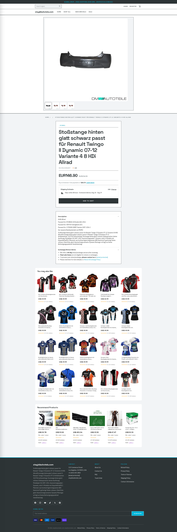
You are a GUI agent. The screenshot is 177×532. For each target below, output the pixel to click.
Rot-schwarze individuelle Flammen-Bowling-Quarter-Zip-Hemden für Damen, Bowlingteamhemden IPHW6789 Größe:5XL (67, 295)
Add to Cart (88, 201)
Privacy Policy (125, 471)
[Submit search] (59, 6)
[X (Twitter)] (55, 503)
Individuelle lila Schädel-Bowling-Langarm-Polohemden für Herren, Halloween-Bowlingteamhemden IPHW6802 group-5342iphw (108, 295)
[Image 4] (71, 105)
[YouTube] (45, 503)
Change (113, 189)
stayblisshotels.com (44, 12)
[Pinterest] (60, 503)
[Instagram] (40, 503)
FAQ (96, 474)
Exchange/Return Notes (67, 250)
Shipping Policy (125, 478)
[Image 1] (48, 105)
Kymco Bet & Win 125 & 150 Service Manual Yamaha (97, 428)
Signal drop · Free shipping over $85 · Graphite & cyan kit (88, 2)
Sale (90, 12)
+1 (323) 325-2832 (75, 473)
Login (126, 6)
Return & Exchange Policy (92, 260)
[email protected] (102, 257)
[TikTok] (50, 503)
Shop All (67, 12)
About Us (98, 467)
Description (62, 216)
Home (59, 12)
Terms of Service (126, 474)
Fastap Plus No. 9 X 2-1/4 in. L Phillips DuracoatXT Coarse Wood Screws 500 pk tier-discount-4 (131, 428)
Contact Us (98, 471)
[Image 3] (63, 105)
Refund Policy (125, 467)
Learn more (90, 183)
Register (133, 6)
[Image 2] (55, 105)
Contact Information (127, 482)
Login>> (44, 442)
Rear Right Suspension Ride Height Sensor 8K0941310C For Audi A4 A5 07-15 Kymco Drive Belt (44, 428)
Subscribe (138, 513)
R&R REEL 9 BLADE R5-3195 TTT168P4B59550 (79, 428)
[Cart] (139, 6)
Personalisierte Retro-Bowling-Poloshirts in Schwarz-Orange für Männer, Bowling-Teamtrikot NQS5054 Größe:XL (88, 390)
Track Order (98, 478)
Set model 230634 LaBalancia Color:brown (114, 428)
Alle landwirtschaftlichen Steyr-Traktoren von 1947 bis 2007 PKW (61, 428)
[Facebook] (35, 503)
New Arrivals (80, 12)
